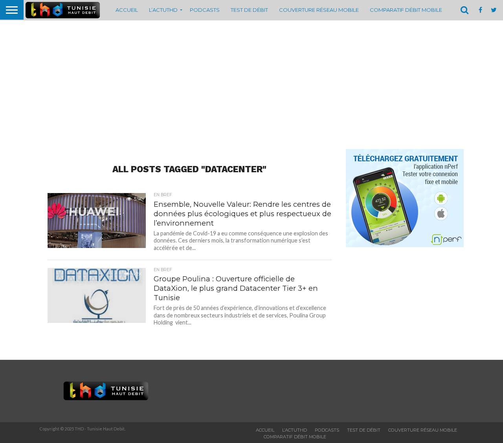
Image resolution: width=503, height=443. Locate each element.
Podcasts (205, 10)
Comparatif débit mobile (406, 10)
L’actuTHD (163, 10)
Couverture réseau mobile (319, 10)
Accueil (127, 10)
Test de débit (249, 10)
